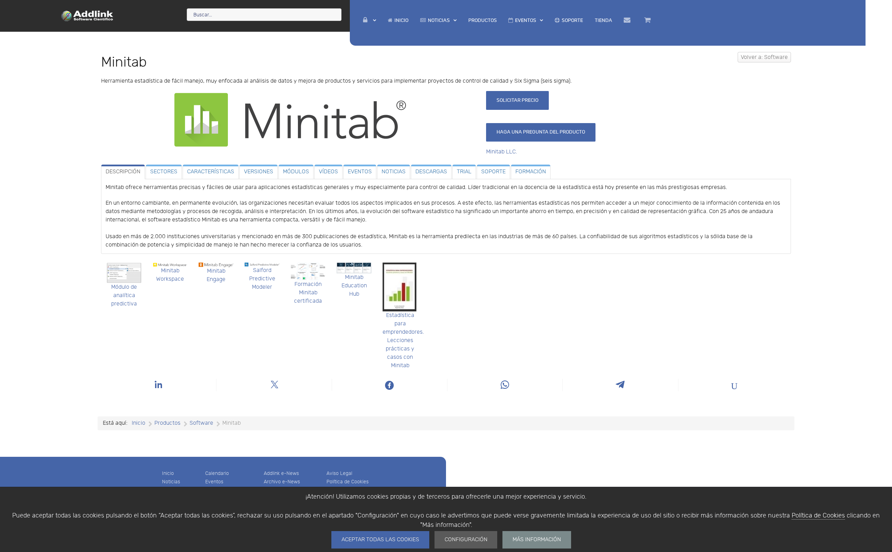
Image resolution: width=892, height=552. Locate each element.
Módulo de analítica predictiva (124, 295)
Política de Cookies (818, 515)
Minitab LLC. (501, 152)
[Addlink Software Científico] (87, 15)
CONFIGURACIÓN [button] (466, 539)
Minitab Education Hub (354, 285)
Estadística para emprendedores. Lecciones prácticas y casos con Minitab (403, 340)
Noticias (171, 482)
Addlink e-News (281, 473)
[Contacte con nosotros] (628, 20)
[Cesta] (648, 20)
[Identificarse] (370, 20)
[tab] (123, 172)
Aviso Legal (339, 473)
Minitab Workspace (170, 274)
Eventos (214, 482)
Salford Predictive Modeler (262, 278)
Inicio (168, 473)
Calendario (217, 473)
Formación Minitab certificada (308, 292)
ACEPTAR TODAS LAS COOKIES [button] (380, 539)
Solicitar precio (517, 100)
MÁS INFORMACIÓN (537, 539)
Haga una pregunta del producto (541, 132)
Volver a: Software (764, 57)
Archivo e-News (282, 482)
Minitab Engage (216, 275)
